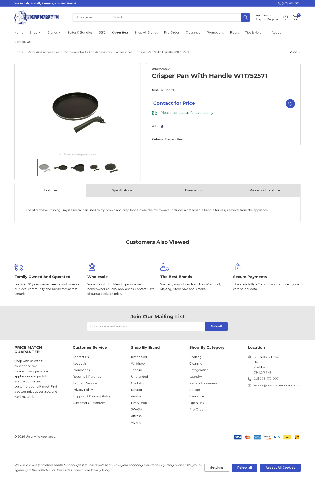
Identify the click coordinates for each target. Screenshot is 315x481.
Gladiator (138, 383)
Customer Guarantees (89, 403)
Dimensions (193, 190)
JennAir (136, 370)
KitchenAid (139, 357)
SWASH (136, 409)
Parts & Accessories (203, 383)
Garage (194, 390)
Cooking (195, 357)
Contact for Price (174, 103)
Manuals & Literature (264, 190)
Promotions (81, 370)
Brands (52, 32)
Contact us (81, 357)
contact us (181, 113)
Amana (136, 396)
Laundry (195, 376)
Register (272, 19)
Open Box (196, 403)
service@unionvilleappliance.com (278, 385)
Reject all (244, 467)
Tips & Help (253, 32)
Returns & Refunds (87, 376)
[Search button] (245, 17)
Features (50, 190)
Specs (122, 190)
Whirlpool (138, 363)
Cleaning (195, 363)
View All (137, 422)
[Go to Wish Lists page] (285, 17)
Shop (33, 32)
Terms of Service (85, 383)
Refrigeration (199, 370)
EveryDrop (139, 403)
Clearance (196, 396)
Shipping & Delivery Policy (92, 396)
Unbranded (139, 376)
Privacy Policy (83, 390)
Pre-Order (197, 409)
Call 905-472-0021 (267, 378)
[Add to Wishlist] (290, 103)
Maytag (136, 390)
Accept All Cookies (280, 467)
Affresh (136, 416)
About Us (79, 363)
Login (260, 19)
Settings (216, 467)
